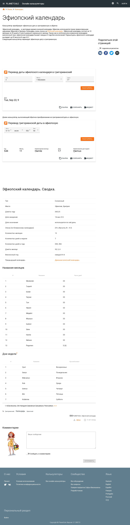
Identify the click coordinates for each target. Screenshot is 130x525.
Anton (78, 420)
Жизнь (9, 9)
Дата (7, 128)
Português (109, 494)
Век (34, 128)
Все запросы (75, 484)
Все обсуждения (77, 481)
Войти (124, 3)
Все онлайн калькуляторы (56, 481)
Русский (109, 497)
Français (109, 491)
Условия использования (25, 481)
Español (108, 487)
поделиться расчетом (110, 48)
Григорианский (9, 411)
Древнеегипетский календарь (67, 260)
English (108, 484)
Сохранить (76, 107)
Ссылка (63, 107)
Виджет (88, 107)
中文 (107, 500)
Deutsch (109, 481)
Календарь (19, 9)
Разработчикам (76, 491)
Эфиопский (30, 411)
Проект (7, 481)
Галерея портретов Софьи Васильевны (85, 487)
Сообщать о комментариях (40, 454)
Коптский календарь (55, 31)
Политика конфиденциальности (28, 484)
